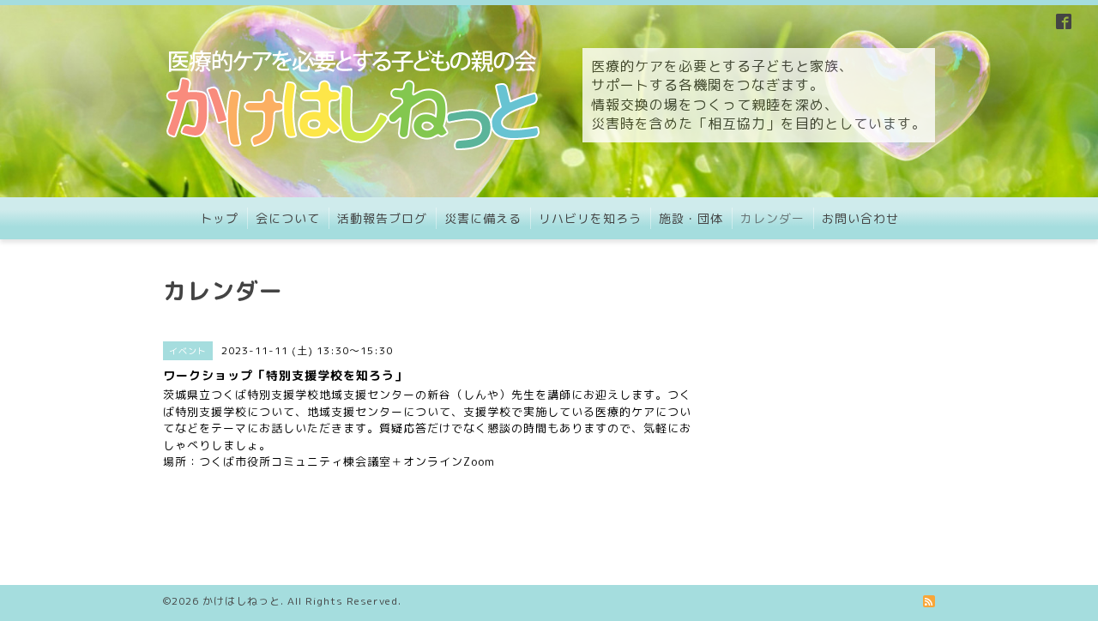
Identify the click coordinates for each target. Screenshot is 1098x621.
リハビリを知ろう (590, 218)
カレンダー (772, 218)
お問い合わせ (860, 218)
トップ (219, 218)
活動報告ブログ (382, 218)
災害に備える (483, 218)
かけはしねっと (241, 601)
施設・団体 (691, 218)
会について (288, 218)
